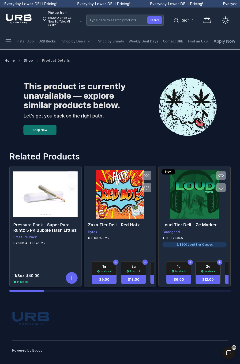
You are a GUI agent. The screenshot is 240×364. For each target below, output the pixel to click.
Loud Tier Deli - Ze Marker (189, 224)
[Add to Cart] (116, 262)
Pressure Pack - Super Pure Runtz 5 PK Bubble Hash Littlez (45, 227)
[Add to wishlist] (72, 187)
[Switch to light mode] (226, 20)
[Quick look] (72, 175)
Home (10, 60)
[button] (72, 278)
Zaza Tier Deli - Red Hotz (114, 224)
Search (155, 20)
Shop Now (40, 130)
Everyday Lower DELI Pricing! (98, 3)
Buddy (37, 350)
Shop (28, 60)
